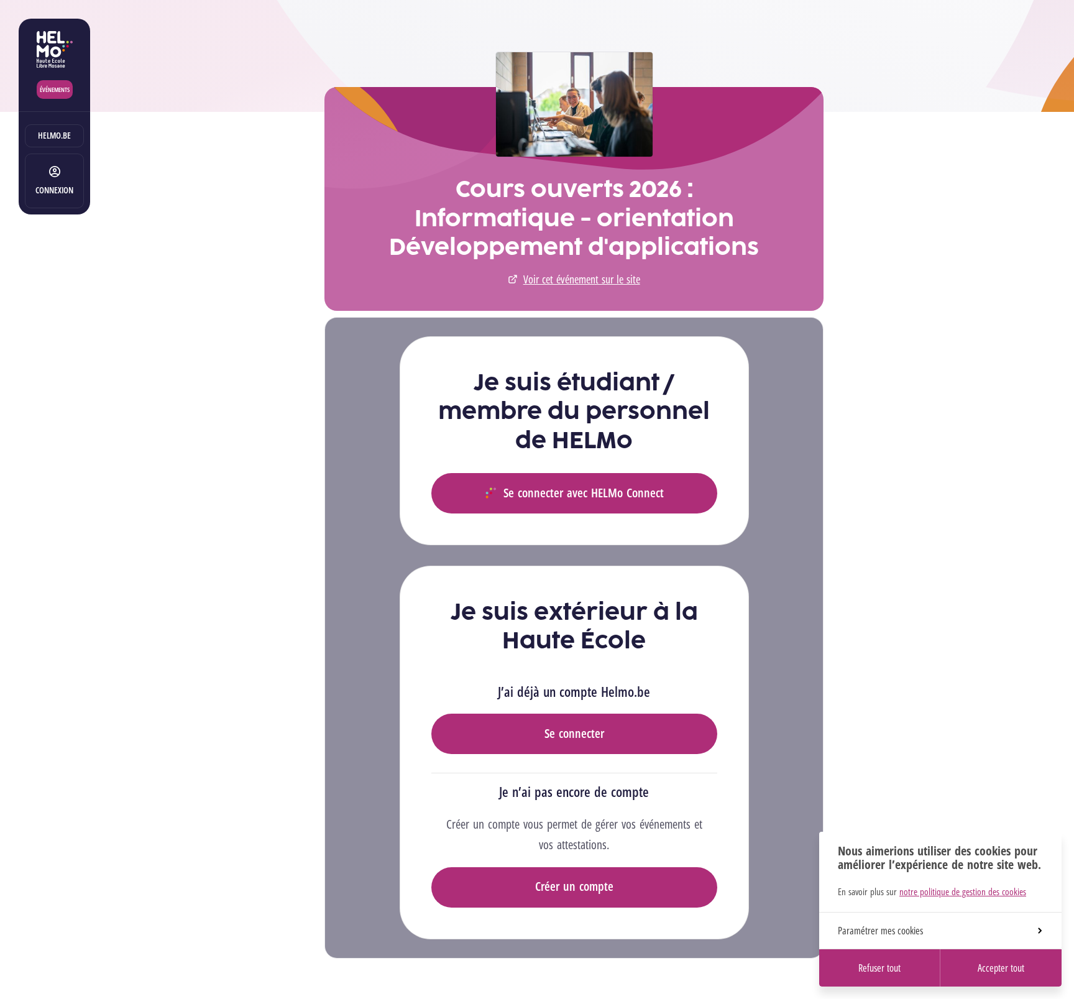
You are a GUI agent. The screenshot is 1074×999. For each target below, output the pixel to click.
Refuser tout (879, 968)
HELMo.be (54, 135)
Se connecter (574, 733)
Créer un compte (574, 886)
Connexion (54, 190)
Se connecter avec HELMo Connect (583, 492)
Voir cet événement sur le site (581, 279)
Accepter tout (1001, 968)
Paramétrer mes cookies (880, 930)
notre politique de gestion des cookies (962, 891)
